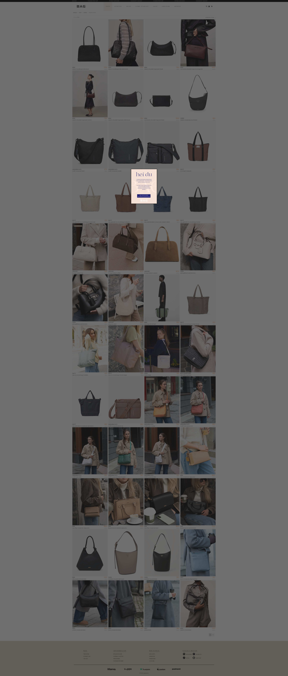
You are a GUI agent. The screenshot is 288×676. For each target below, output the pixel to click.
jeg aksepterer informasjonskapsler (144, 196)
